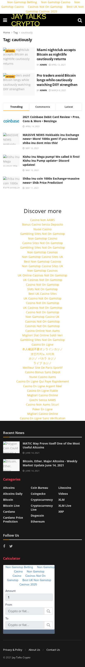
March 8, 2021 (58, 90)
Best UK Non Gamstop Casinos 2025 (55, 9)
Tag (15, 32)
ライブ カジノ (42, 363)
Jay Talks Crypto (21, 657)
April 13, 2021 (58, 64)
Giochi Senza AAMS (42, 400)
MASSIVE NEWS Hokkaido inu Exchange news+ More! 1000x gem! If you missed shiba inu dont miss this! (51, 139)
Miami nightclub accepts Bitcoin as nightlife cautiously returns (56, 54)
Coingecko (38, 494)
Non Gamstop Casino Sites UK (42, 257)
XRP (61, 512)
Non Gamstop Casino (42, 238)
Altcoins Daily (12, 494)
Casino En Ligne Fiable (42, 391)
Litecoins (64, 488)
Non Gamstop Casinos (42, 252)
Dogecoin (37, 515)
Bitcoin (10, 51)
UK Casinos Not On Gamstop (42, 280)
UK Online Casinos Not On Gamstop (42, 275)
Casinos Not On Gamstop (45, 7)
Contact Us (53, 650)
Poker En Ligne (42, 409)
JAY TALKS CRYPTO (28, 20)
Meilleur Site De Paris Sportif (43, 368)
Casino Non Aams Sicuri (42, 404)
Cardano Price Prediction (13, 519)
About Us (34, 650)
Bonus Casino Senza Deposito (42, 224)
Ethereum (38, 521)
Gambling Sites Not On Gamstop (42, 234)
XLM (61, 500)
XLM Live (64, 506)
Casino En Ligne (42, 344)
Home (6, 32)
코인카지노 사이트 (42, 354)
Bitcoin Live (11, 506)
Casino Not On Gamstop (42, 285)
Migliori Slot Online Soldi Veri (42, 335)
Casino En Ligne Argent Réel (42, 386)
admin (43, 64)
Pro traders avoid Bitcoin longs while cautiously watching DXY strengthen (57, 80)
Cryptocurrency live (42, 507)
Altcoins (9, 488)
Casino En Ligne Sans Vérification (42, 418)
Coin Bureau (39, 488)
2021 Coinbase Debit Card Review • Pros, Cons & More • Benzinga (51, 119)
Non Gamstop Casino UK (42, 317)
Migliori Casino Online (42, 395)
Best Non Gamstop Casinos (42, 261)
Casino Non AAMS (42, 220)
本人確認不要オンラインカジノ (42, 349)
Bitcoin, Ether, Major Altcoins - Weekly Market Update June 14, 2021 (50, 463)
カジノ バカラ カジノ (42, 358)
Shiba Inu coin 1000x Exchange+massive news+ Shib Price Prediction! (51, 181)
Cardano (9, 512)
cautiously (27, 32)
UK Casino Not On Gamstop (42, 298)
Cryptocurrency (42, 500)
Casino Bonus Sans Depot (42, 372)
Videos (63, 494)
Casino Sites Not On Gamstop (42, 243)
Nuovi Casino (42, 229)
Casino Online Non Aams (42, 331)
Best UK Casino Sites (42, 294)
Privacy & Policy (12, 650)
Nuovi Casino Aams (42, 377)
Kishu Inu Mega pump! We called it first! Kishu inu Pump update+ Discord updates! (51, 161)
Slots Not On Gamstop (42, 289)
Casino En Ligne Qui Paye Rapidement (42, 381)
